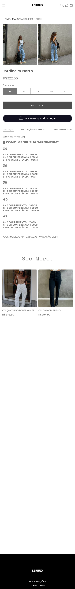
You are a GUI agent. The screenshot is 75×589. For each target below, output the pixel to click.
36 (23, 91)
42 (65, 91)
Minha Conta (38, 585)
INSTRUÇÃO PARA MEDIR (33, 130)
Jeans (15, 19)
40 (51, 91)
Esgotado (37, 105)
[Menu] (4, 5)
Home (6, 19)
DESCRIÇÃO (8, 130)
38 (37, 91)
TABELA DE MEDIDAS (62, 130)
